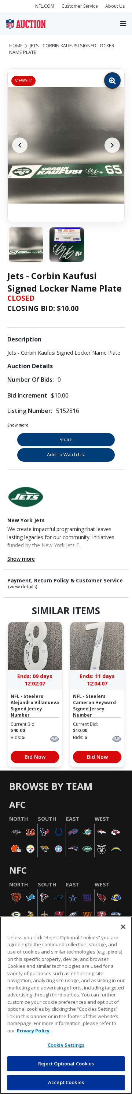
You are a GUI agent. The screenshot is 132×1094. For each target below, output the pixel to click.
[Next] (112, 145)
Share (66, 439)
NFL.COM (44, 6)
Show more (17, 425)
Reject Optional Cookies (66, 1063)
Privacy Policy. (34, 1030)
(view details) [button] (22, 586)
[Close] (123, 927)
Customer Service (80, 6)
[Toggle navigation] (123, 24)
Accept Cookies (66, 1082)
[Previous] (19, 145)
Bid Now (35, 756)
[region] (66, 1005)
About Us (115, 6)
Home (16, 46)
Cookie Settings (66, 1045)
